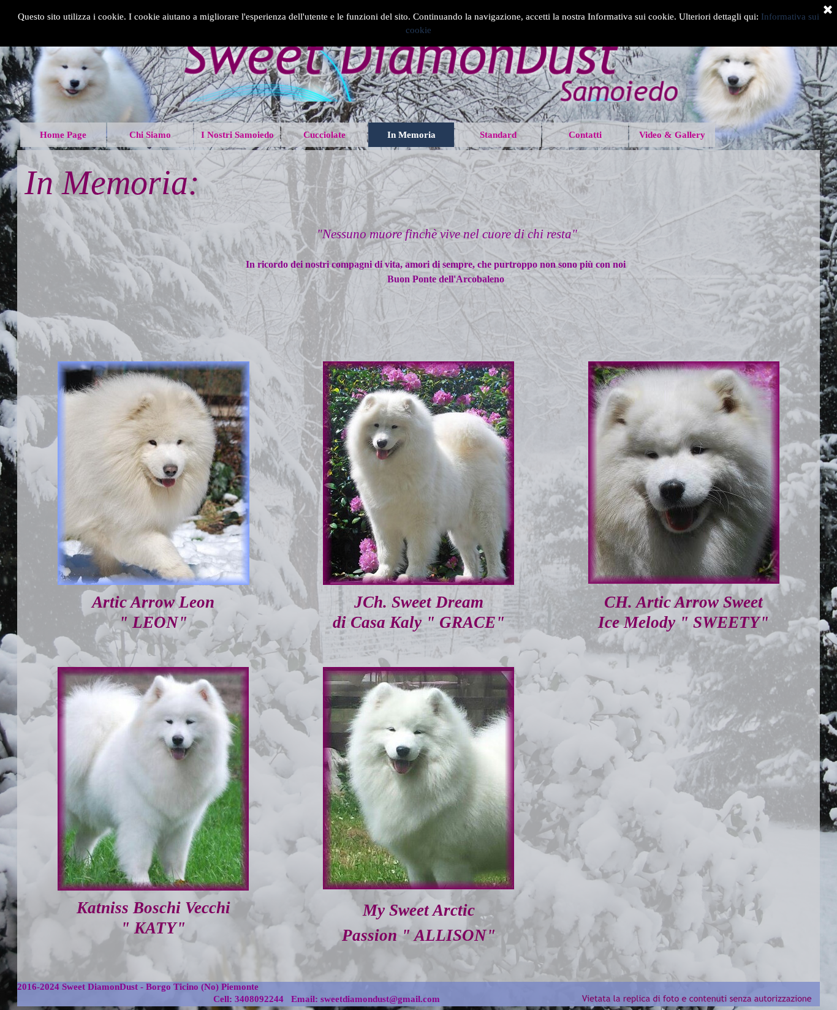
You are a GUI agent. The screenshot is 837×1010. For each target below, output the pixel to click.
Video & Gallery (672, 135)
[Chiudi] (828, 10)
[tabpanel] (419, 182)
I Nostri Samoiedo (237, 135)
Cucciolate (324, 135)
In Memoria (411, 135)
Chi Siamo (150, 135)
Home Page (63, 135)
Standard (498, 135)
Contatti (585, 135)
